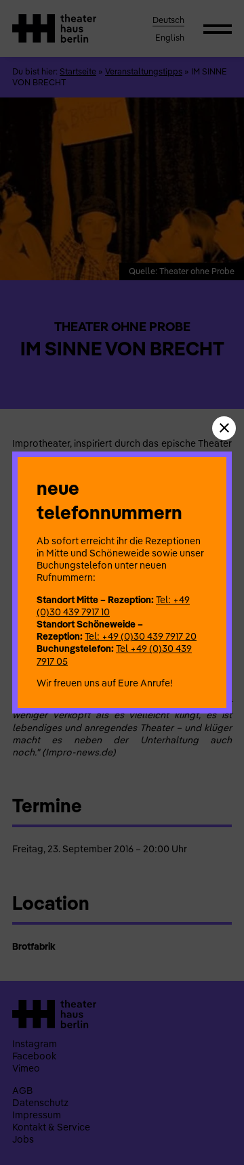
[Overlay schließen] (224, 428)
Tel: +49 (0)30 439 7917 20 (141, 636)
